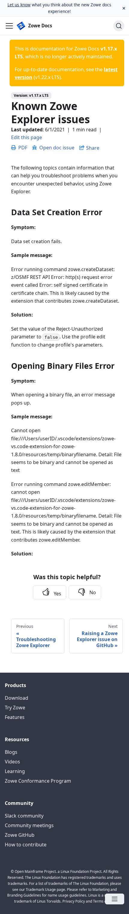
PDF (22, 147)
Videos (12, 761)
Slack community (24, 815)
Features (15, 717)
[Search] (118, 25)
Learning (15, 771)
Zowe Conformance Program (38, 781)
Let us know (19, 5)
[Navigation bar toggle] (9, 25)
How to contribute (25, 844)
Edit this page (26, 137)
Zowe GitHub (19, 835)
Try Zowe (15, 707)
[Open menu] (114, 899)
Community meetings (29, 825)
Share (92, 148)
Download (16, 698)
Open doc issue (56, 147)
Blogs (11, 752)
